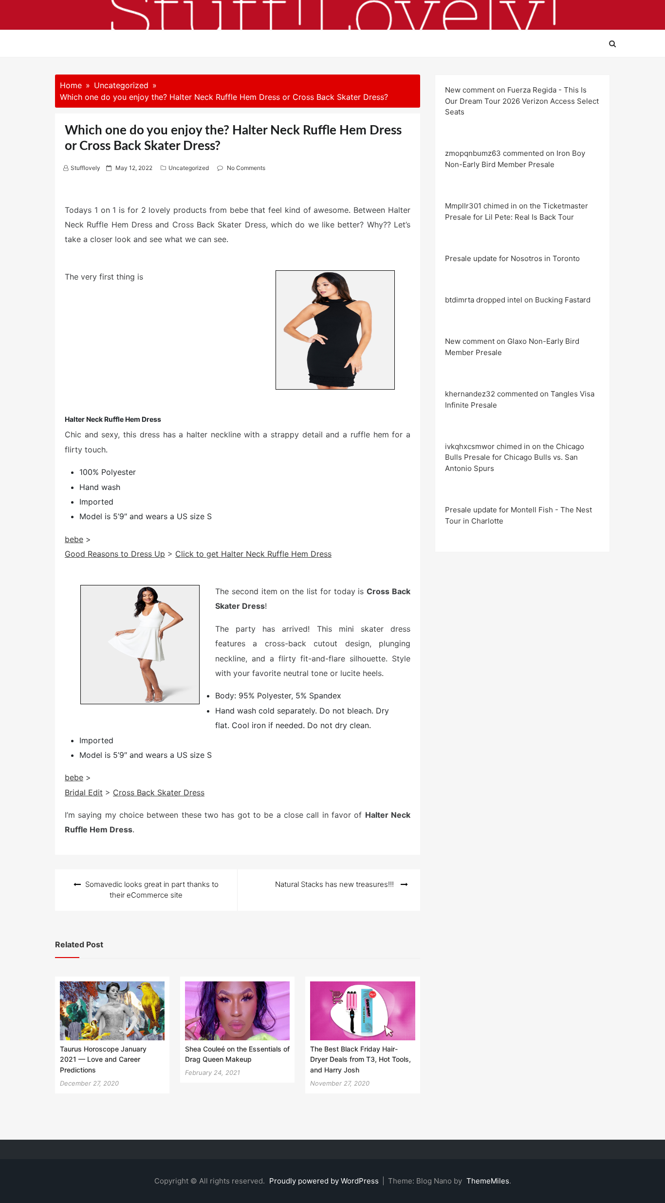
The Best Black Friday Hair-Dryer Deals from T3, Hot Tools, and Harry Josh (360, 1059)
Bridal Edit (84, 792)
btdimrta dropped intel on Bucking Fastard (518, 299)
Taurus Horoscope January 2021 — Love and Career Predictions (103, 1059)
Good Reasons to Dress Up (115, 554)
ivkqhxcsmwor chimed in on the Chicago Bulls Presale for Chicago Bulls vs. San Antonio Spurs (514, 457)
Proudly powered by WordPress (325, 1180)
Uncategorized (188, 167)
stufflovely (85, 167)
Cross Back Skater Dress (158, 792)
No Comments (246, 167)
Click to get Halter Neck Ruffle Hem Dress (253, 554)
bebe (74, 539)
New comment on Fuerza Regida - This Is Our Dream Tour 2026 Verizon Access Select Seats (522, 100)
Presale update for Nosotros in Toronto (512, 258)
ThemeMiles (487, 1180)
